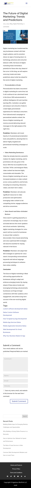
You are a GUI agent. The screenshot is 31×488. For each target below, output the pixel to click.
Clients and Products (16, 465)
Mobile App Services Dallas (12, 322)
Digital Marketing (18, 24)
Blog (11, 24)
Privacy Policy (16, 469)
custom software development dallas (15, 309)
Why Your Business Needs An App (14, 336)
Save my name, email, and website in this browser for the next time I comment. (15, 393)
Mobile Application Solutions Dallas (14, 326)
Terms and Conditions (16, 472)
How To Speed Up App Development (15, 319)
